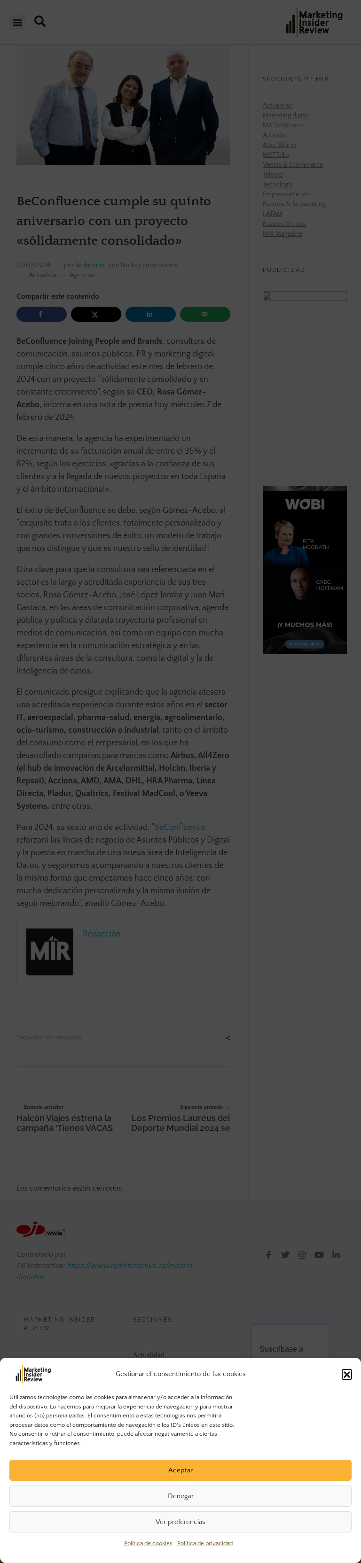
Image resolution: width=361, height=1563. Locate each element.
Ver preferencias (180, 1522)
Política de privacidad (205, 1543)
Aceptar (180, 1470)
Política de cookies (148, 1543)
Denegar (181, 1496)
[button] (347, 1374)
